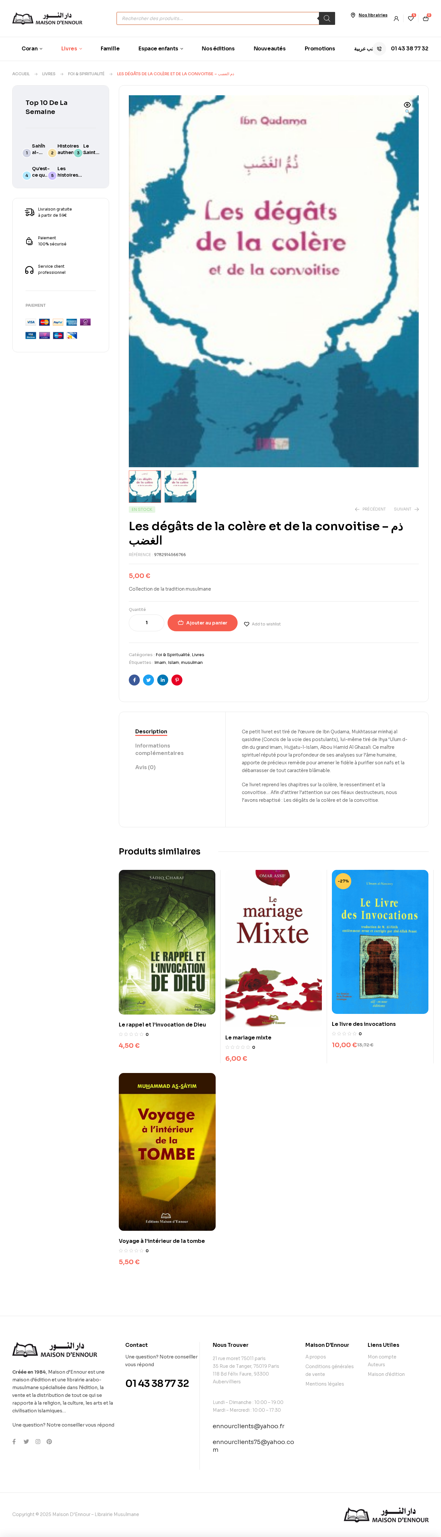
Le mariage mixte (248, 1037)
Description (151, 731)
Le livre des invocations (364, 1024)
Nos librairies (373, 15)
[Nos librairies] (352, 15)
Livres (49, 73)
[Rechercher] (327, 18)
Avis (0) (145, 767)
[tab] (172, 732)
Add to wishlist (266, 624)
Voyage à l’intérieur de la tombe (162, 1241)
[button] (407, 109)
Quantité (137, 609)
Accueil (21, 73)
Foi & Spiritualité (86, 73)
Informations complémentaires (159, 749)
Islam (173, 662)
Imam (160, 662)
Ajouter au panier (206, 623)
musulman (192, 662)
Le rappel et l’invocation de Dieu (162, 1024)
